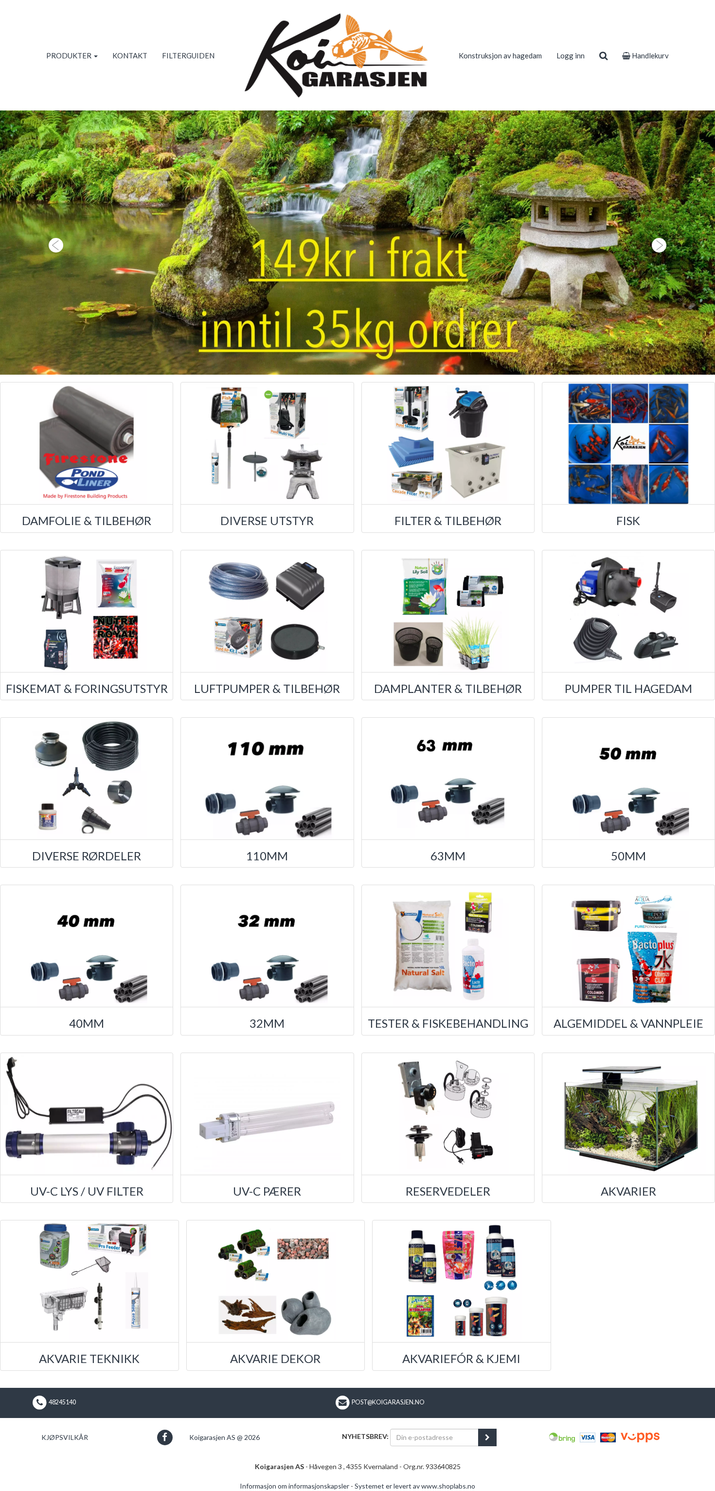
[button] (53, 242)
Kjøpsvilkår (64, 1437)
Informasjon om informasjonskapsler (294, 1486)
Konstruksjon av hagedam (500, 55)
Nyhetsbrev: (365, 1436)
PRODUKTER (69, 55)
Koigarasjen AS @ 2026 (224, 1437)
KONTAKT (129, 55)
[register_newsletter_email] (487, 1437)
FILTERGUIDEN (188, 55)
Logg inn (570, 55)
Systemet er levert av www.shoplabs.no (415, 1486)
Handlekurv (649, 55)
